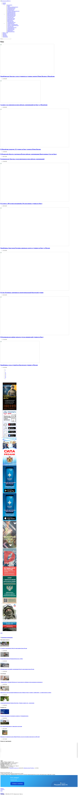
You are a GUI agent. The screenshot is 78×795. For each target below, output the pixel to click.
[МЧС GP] (9, 492)
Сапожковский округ (11, 22)
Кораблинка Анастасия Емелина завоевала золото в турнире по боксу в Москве (25, 248)
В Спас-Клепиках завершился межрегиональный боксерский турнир (21, 292)
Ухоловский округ (10, 28)
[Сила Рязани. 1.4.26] (9, 464)
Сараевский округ (10, 23)
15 (5, 376)
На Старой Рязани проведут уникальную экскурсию (11, 726)
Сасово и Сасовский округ (12, 24)
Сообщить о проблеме (17, 783)
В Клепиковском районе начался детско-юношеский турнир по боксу (22, 337)
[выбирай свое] (9, 547)
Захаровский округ (11, 9)
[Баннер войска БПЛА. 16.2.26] (9, 409)
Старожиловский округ (12, 27)
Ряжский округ (10, 20)
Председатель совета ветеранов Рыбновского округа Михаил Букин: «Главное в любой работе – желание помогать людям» (25, 692)
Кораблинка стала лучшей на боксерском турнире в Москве (19, 365)
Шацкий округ (10, 30)
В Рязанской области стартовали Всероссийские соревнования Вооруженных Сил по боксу (28, 154)
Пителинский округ (11, 16)
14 (5, 375)
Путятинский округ (11, 18)
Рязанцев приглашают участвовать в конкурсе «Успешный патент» (14, 715)
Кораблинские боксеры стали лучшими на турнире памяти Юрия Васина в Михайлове (27, 76)
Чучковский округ (10, 29)
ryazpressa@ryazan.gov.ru (14, 767)
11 (5, 372)
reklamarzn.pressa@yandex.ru (28, 767)
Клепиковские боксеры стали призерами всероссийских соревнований (22, 159)
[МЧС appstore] (9, 520)
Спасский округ (10, 26)
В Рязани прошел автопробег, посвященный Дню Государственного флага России (17, 669)
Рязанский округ (10, 21)
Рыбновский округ (11, 19)
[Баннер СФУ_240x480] (9, 603)
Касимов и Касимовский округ (13, 11)
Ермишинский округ (11, 8)
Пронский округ (10, 17)
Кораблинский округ (11, 13)
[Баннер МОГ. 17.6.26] (9, 630)
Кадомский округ (10, 10)
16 (5, 377)
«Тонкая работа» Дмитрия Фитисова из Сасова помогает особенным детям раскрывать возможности (21, 682)
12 (5, 373)
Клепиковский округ (11, 12)
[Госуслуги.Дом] (9, 437)
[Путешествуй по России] (9, 575)
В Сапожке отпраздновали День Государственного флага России (13, 648)
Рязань (8, 5)
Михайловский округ (11, 15)
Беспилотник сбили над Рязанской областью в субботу (11, 658)
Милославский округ (11, 14)
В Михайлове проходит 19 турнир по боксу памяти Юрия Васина (20, 149)
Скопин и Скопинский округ (13, 25)
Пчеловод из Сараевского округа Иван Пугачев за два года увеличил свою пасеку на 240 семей (20, 736)
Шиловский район (11, 31)
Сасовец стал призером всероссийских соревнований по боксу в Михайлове (23, 105)
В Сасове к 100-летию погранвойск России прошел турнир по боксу (21, 203)
